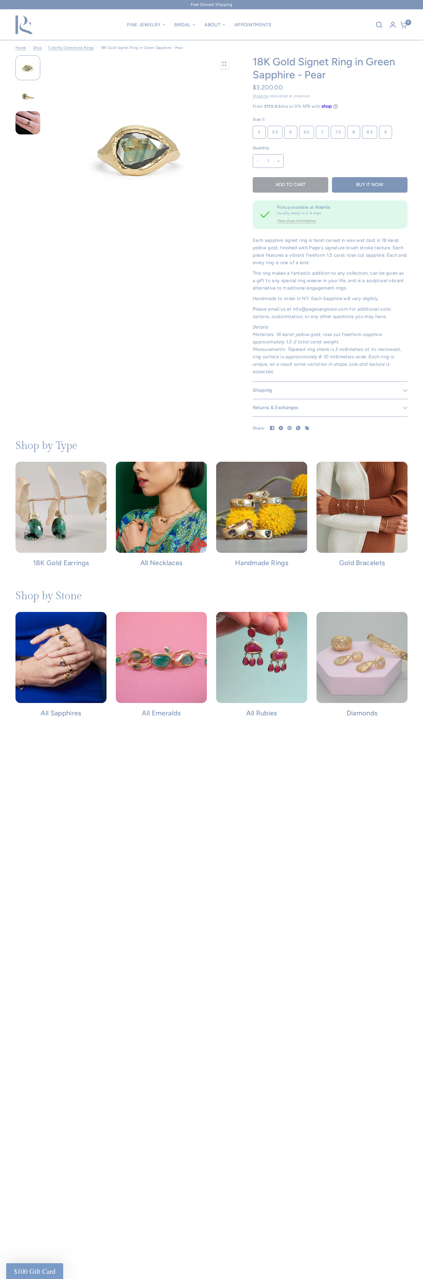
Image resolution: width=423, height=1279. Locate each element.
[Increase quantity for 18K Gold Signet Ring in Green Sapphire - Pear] (278, 161)
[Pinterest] (289, 428)
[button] (34, 1271)
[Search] (379, 24)
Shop (37, 48)
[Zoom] (224, 63)
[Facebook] (272, 428)
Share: (259, 428)
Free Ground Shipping (211, 4)
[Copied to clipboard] (307, 428)
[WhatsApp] (298, 428)
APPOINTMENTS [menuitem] (252, 25)
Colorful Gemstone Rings (71, 48)
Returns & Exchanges (275, 407)
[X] (281, 428)
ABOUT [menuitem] (212, 25)
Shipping (260, 96)
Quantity (261, 148)
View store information (296, 221)
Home (20, 48)
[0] (402, 24)
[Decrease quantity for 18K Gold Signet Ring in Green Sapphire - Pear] (258, 161)
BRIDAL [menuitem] (182, 25)
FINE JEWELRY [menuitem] (143, 25)
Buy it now (369, 184)
